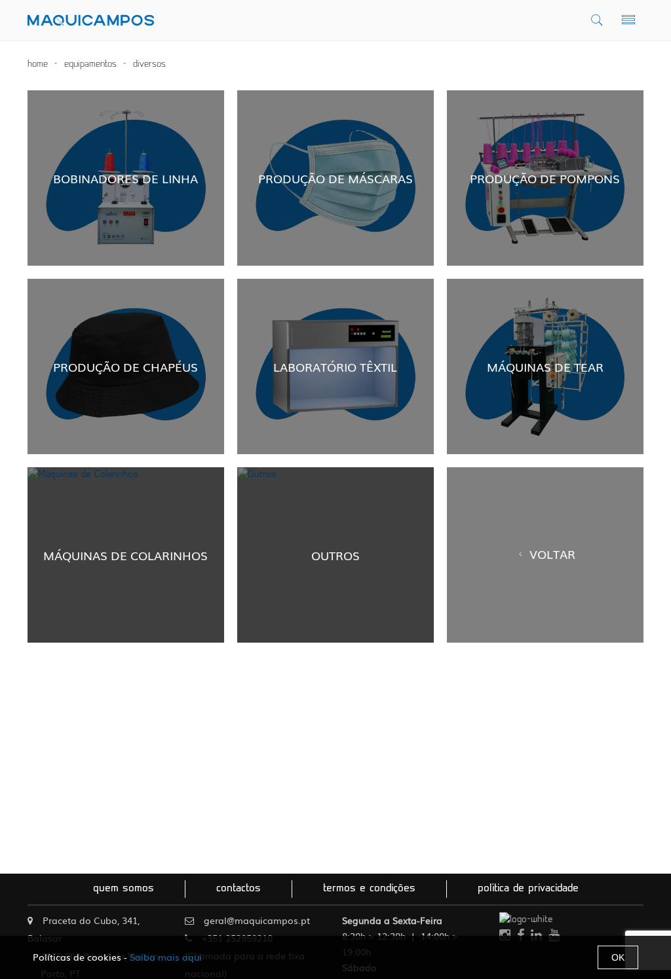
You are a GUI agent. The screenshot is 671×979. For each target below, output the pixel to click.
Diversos (149, 64)
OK (617, 957)
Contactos (238, 888)
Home (38, 64)
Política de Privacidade (528, 888)
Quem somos (123, 888)
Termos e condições (369, 888)
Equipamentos (90, 64)
